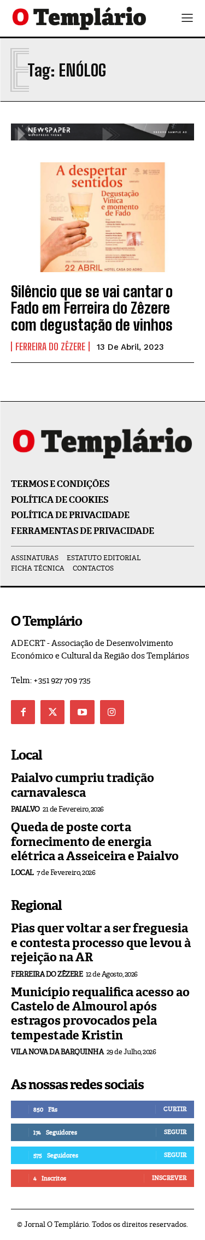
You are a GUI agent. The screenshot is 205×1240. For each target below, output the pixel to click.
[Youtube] (82, 712)
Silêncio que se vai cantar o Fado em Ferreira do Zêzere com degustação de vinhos (92, 308)
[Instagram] (112, 712)
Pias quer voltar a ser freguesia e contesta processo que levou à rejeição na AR (101, 942)
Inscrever (169, 1178)
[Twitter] (52, 712)
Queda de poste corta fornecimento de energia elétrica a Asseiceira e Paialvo (95, 841)
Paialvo (25, 809)
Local (22, 872)
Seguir (175, 1132)
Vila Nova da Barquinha (57, 1051)
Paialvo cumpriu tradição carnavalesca (82, 785)
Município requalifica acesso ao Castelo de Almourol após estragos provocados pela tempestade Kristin (100, 1013)
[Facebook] (23, 712)
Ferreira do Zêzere (50, 346)
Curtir (174, 1109)
